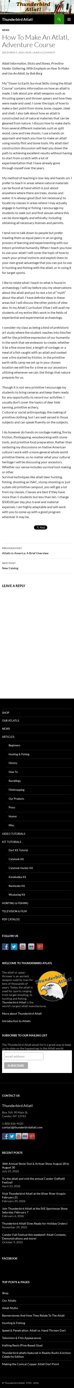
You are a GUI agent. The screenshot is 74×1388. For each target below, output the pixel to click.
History (13, 763)
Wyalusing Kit (17, 894)
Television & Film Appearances (21, 1338)
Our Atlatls (10, 720)
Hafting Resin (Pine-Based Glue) (22, 1345)
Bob (28, 52)
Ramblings (15, 780)
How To (13, 772)
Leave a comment (44, 52)
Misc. (12, 825)
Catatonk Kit (16, 859)
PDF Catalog (11, 919)
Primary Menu (69, 19)
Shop (5, 712)
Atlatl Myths (10, 1308)
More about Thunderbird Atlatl (22, 1013)
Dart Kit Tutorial (18, 850)
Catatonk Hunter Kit (21, 868)
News (5, 30)
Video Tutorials (13, 833)
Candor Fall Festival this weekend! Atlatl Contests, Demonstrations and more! (34, 1236)
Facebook (9, 1258)
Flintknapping (16, 789)
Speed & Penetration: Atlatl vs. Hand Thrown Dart (34, 1330)
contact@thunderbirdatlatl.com (22, 1127)
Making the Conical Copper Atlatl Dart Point (30, 1364)
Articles (8, 736)
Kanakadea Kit (17, 877)
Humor (13, 816)
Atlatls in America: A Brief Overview (25, 551)
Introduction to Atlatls (16, 1021)
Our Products (16, 798)
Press (12, 807)
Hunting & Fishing (19, 754)
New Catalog (10, 566)
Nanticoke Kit (17, 886)
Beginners (14, 745)
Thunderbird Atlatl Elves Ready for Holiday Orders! (35, 1223)
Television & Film (14, 911)
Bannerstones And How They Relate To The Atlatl (33, 1315)
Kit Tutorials (11, 842)
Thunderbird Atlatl (17, 19)
